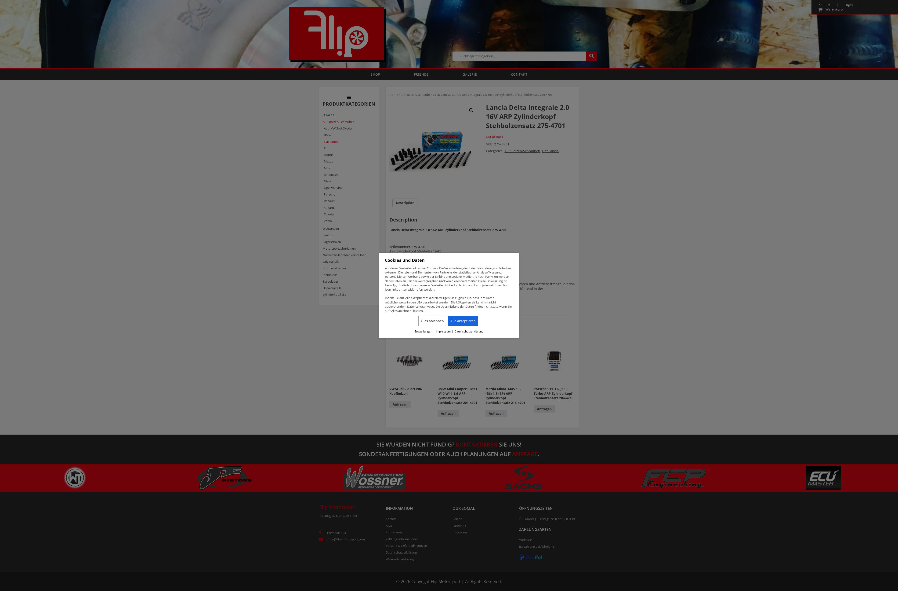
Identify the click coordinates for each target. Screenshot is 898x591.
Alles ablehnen (432, 321)
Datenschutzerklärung (468, 331)
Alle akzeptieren (463, 321)
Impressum (443, 331)
